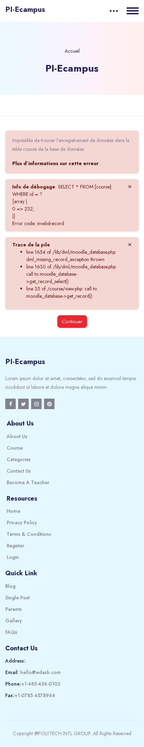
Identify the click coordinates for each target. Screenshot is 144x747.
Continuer (72, 321)
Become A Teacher (28, 482)
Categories (19, 459)
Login (13, 557)
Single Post (17, 597)
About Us (17, 436)
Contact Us (19, 470)
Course (15, 447)
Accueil (72, 50)
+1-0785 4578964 (34, 695)
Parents (13, 609)
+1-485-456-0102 (40, 683)
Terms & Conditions (29, 534)
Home (13, 511)
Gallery (13, 620)
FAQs (11, 632)
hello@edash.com (40, 672)
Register (15, 545)
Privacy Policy (22, 522)
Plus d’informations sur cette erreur (55, 163)
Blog (10, 586)
